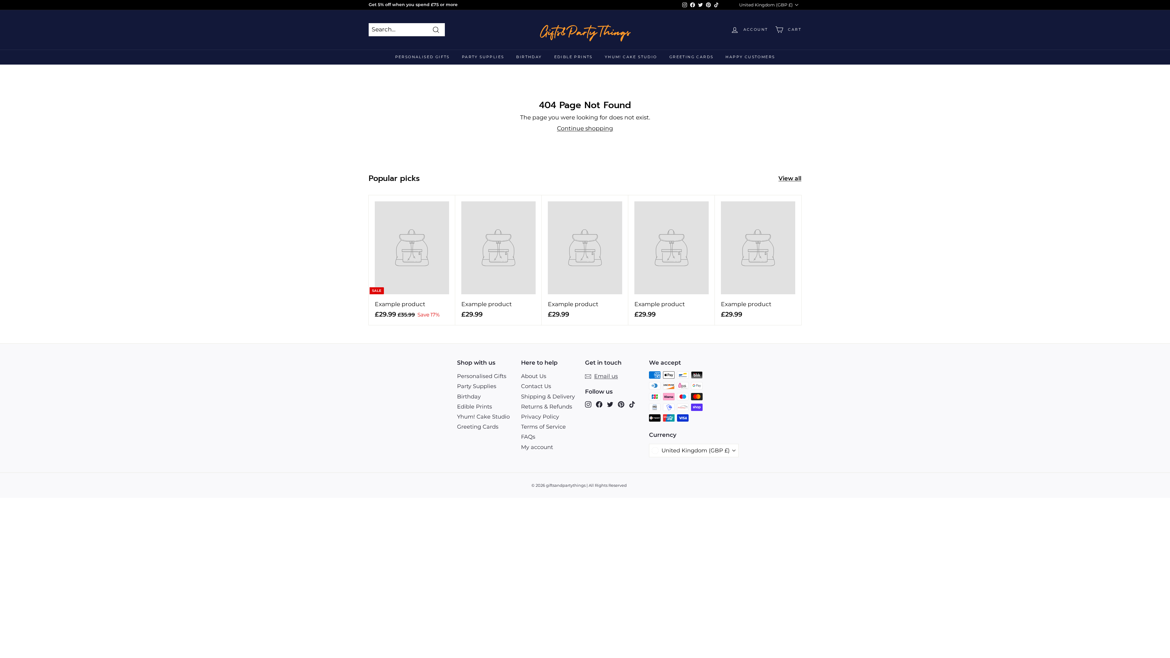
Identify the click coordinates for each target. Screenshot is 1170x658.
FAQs (528, 436)
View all (789, 178)
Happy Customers (750, 57)
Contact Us (536, 386)
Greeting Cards (691, 57)
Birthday (529, 57)
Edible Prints (573, 57)
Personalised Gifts (422, 57)
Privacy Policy (540, 416)
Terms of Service (543, 426)
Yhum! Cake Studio (631, 57)
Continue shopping (585, 128)
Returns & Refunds (546, 406)
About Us (533, 376)
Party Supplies (483, 57)
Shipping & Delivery (548, 396)
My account (537, 447)
